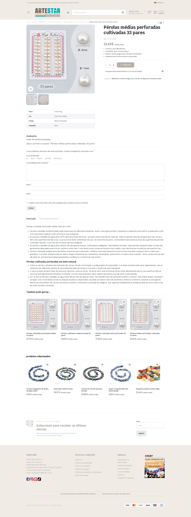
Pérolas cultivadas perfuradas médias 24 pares (41, 334)
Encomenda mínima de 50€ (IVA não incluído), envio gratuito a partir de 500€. (53, 3)
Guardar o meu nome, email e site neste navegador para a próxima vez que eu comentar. (58, 203)
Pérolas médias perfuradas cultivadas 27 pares (145, 334)
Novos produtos (124, 469)
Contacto (121, 475)
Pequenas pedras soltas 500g (147, 389)
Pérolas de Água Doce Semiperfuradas (75, 22)
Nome (29, 185)
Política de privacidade (83, 463)
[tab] (31, 218)
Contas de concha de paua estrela (91, 390)
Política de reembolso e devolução (88, 472)
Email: (138, 421)
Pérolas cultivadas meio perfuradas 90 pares (111, 334)
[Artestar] (47, 12)
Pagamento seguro (82, 469)
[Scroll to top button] (186, 512)
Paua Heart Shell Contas (63, 389)
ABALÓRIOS (42, 22)
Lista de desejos (124, 472)
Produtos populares (125, 466)
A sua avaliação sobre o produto (37, 163)
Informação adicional (49, 218)
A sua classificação (32, 156)
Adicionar (127, 65)
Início (28, 22)
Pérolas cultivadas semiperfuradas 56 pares (76, 334)
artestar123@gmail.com (41, 473)
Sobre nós (79, 460)
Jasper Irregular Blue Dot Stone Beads (118, 390)
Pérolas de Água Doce (54, 22)
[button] (163, 71)
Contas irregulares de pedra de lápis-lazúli (37, 390)
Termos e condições (82, 466)
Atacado (34, 22)
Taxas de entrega (81, 475)
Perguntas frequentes (126, 478)
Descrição (31, 218)
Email (28, 194)
